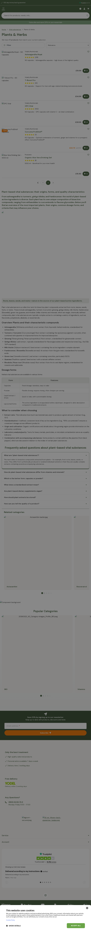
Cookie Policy (10, 920)
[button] (13, 925)
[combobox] (87, 908)
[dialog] (45, 918)
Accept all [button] (76, 925)
